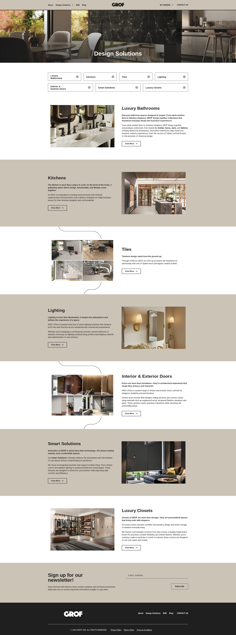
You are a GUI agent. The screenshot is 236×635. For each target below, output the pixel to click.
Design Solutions (63, 5)
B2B (78, 5)
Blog (84, 5)
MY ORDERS (165, 5)
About (50, 5)
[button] (88, 630)
